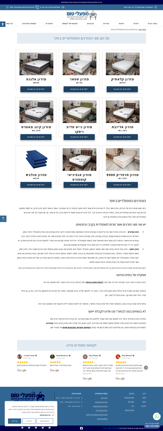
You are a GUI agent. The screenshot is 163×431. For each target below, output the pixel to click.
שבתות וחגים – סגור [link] (74, 406)
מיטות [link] (121, 23)
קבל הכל (14, 421)
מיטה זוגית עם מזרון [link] (101, 402)
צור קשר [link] (9, 23)
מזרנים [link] (106, 23)
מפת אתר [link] (131, 402)
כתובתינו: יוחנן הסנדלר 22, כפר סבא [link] (138, 7)
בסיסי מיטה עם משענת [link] (100, 406)
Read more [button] (87, 373)
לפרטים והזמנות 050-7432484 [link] (22, 7)
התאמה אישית (44, 421)
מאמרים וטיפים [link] (129, 397)
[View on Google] (19, 356)
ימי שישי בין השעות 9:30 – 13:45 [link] (70, 402)
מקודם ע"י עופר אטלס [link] (110, 428)
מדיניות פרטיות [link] (45, 415)
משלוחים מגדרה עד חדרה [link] (50, 7)
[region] (31, 413)
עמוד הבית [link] (152, 23)
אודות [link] (136, 23)
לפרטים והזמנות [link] (122, 89)
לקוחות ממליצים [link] (29, 23)
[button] (17, 367)
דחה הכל (29, 421)
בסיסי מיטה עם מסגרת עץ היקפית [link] (97, 415)
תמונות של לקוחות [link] (70, 23)
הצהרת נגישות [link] (129, 410)
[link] (2, 24)
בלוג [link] (132, 406)
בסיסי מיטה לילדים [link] (102, 410)
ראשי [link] (144, 393)
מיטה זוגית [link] (104, 398)
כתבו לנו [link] (3, 220)
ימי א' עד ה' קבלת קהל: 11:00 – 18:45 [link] (68, 398)
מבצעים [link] (90, 23)
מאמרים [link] (49, 23)
